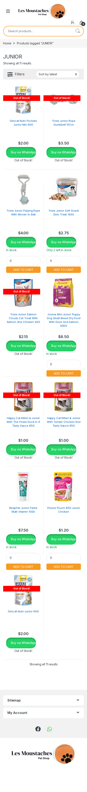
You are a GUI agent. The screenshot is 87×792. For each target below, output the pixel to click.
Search (77, 31)
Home (7, 43)
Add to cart (23, 269)
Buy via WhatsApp (23, 152)
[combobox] (38, 31)
